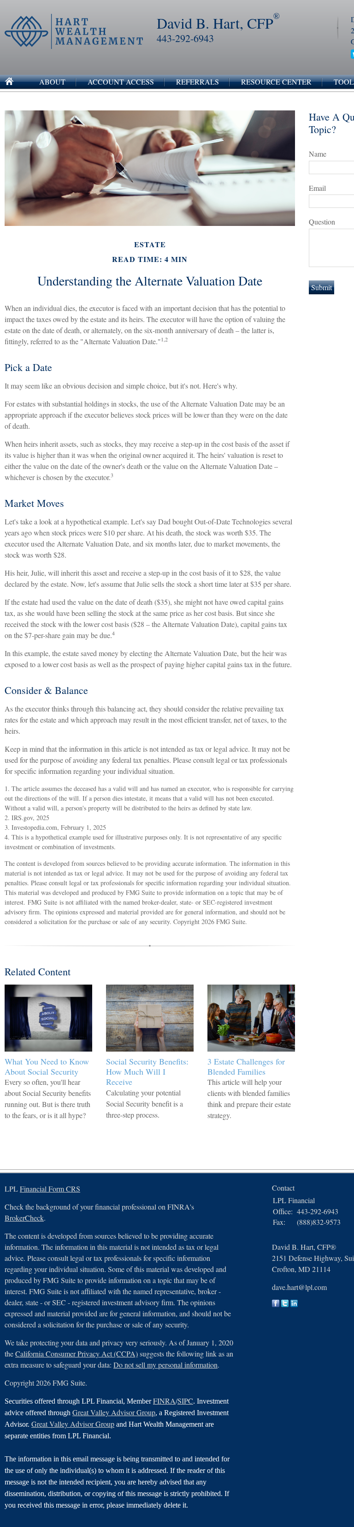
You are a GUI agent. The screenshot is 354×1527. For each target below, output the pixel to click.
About (52, 81)
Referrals (197, 81)
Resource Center (276, 81)
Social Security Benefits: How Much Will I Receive (147, 1071)
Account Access (121, 81)
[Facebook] (275, 1304)
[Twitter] (285, 1304)
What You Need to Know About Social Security (47, 1066)
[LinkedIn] (294, 1304)
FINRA (164, 1400)
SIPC (185, 1400)
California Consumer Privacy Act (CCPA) (76, 1353)
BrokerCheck (24, 1218)
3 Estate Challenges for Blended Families (246, 1066)
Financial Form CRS (50, 1188)
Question (322, 221)
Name (317, 153)
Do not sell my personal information (165, 1364)
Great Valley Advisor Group (113, 1412)
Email (317, 188)
